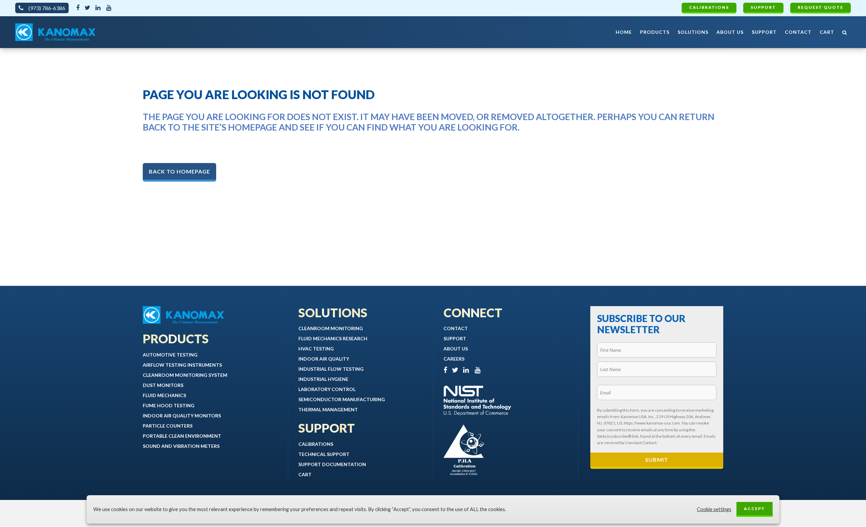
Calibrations (709, 7)
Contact (455, 328)
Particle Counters (167, 426)
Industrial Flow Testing (331, 369)
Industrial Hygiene (323, 379)
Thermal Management (328, 409)
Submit (656, 459)
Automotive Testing (170, 355)
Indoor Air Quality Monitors (182, 415)
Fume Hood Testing (169, 405)
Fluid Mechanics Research (332, 338)
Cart (305, 474)
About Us (455, 348)
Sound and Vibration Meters (181, 446)
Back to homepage (179, 171)
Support (763, 7)
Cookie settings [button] (714, 509)
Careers (453, 359)
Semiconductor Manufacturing (341, 399)
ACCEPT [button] (754, 508)
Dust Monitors (163, 385)
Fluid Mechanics (164, 395)
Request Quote (820, 7)
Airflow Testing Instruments (182, 365)
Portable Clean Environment (182, 436)
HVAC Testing (316, 348)
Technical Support (323, 454)
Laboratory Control (327, 389)
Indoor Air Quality (323, 359)
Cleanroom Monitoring (330, 328)
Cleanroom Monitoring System (185, 375)
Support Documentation (332, 464)
